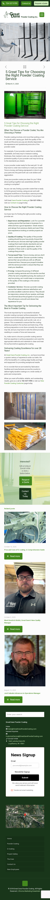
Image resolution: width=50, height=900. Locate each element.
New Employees (13, 869)
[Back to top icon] (25, 883)
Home (9, 839)
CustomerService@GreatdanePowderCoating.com (24, 736)
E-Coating (10, 849)
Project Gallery (12, 854)
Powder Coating (13, 844)
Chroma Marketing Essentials (29, 891)
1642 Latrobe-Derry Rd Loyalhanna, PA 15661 (16, 742)
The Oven (10, 859)
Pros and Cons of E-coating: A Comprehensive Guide (24, 550)
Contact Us (14, 203)
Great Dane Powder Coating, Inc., (18, 355)
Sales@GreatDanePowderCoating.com (22, 729)
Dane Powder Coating (20, 200)
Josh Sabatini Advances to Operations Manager (22, 693)
